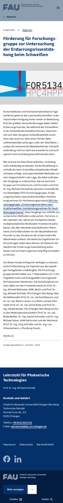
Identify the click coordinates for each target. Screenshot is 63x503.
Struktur (14, 499)
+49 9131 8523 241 (22, 422)
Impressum (9, 444)
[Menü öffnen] (58, 7)
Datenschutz (26, 444)
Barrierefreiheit (45, 444)
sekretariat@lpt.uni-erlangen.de (29, 426)
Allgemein (27, 30)
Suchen (45, 499)
